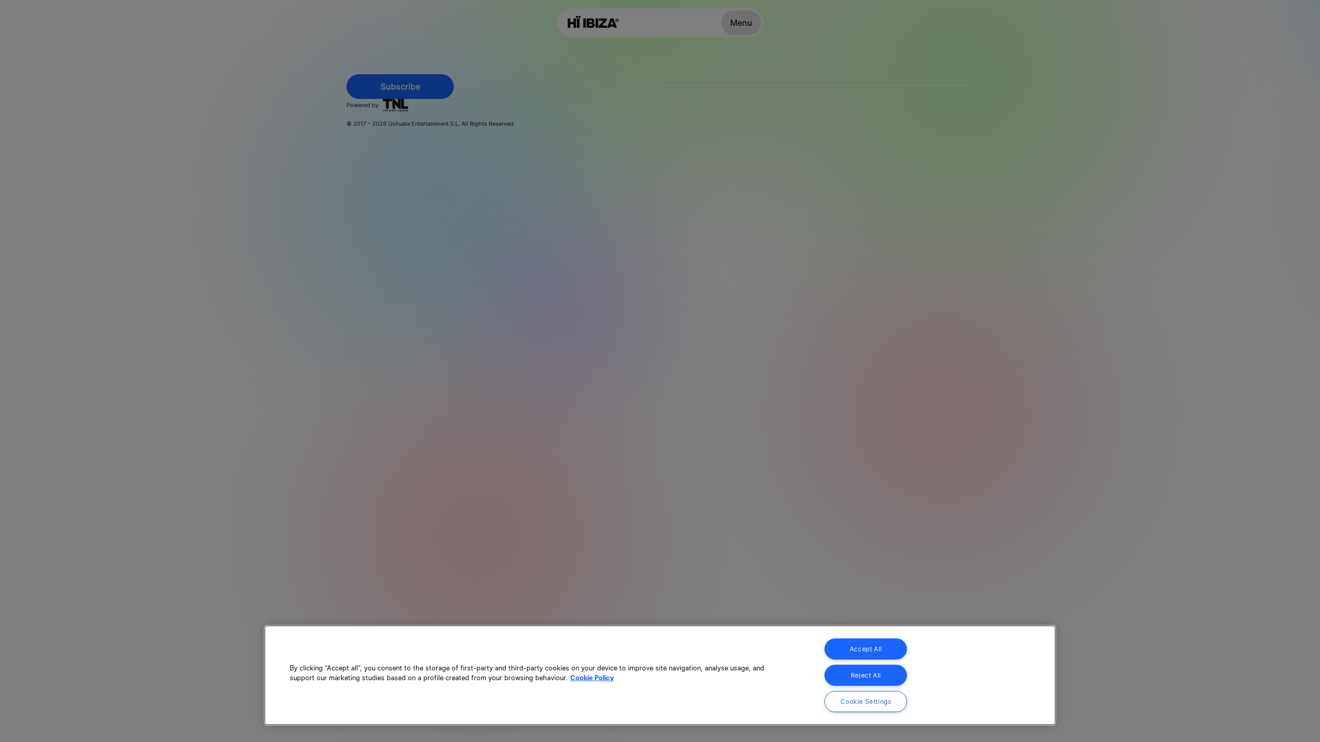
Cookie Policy (592, 678)
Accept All (866, 649)
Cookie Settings (865, 701)
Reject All (866, 675)
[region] (660, 675)
